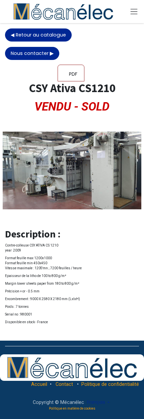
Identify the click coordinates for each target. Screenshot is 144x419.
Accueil (39, 384)
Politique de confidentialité (110, 384)
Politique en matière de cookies (72, 408)
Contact (64, 384)
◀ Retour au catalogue (38, 34)
